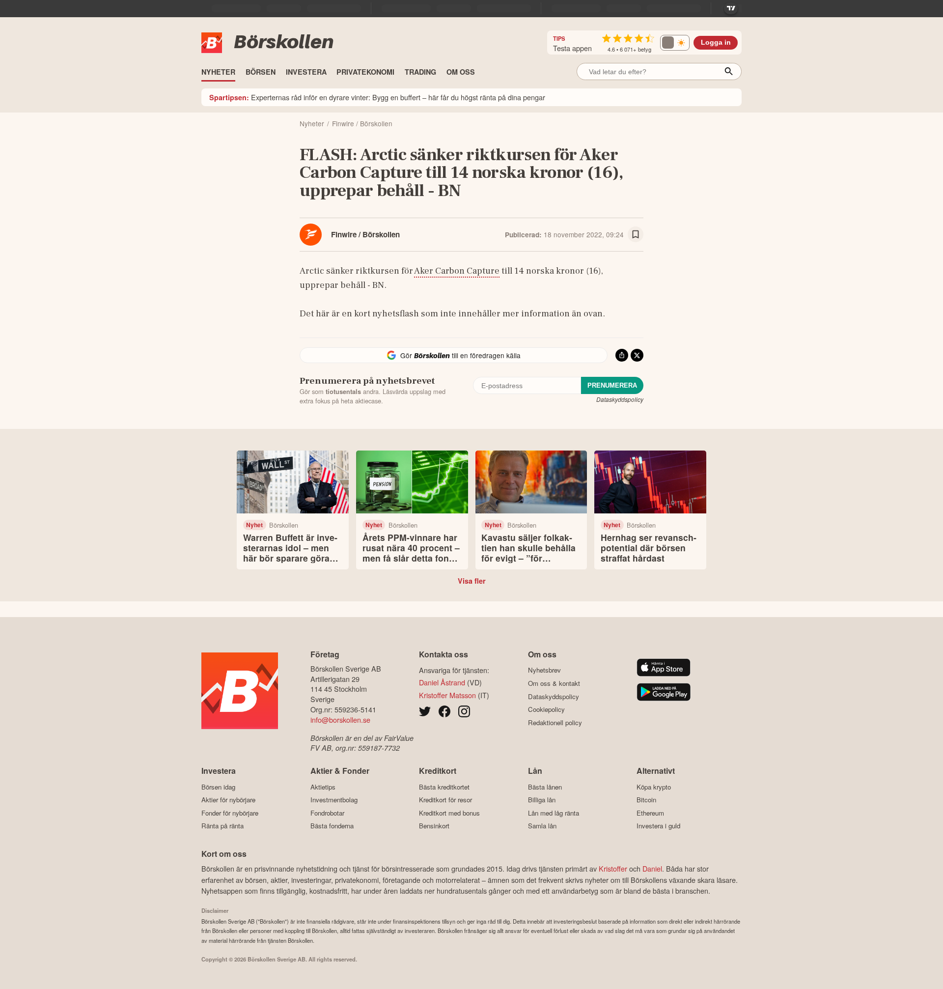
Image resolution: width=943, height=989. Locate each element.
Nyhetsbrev (544, 670)
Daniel (652, 868)
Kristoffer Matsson (447, 695)
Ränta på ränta (222, 825)
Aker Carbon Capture (456, 271)
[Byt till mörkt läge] (675, 43)
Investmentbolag (334, 799)
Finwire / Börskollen (365, 234)
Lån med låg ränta (553, 813)
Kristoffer (613, 868)
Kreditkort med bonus (449, 813)
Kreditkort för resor (445, 799)
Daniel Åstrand (442, 682)
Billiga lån (541, 799)
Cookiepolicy (546, 709)
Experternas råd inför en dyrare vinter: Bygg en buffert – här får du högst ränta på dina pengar (377, 97)
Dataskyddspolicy (619, 399)
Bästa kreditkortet (444, 786)
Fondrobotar (327, 813)
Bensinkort (434, 825)
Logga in (716, 42)
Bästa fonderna (332, 825)
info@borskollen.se (340, 719)
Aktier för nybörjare (228, 799)
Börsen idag (218, 786)
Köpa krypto (654, 786)
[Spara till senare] (635, 234)
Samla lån (542, 825)
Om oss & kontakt (554, 683)
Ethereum (650, 813)
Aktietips (322, 786)
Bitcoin (646, 799)
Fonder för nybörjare (229, 813)
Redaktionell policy (555, 722)
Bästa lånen (545, 786)
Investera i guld (658, 825)
